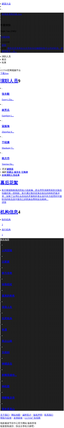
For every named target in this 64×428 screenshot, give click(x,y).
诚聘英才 (26, 415)
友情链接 (18, 418)
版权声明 (37, 415)
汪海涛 (24, 172)
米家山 (10, 172)
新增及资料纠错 (12, 14)
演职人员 (9, 80)
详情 (4, 202)
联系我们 (48, 415)
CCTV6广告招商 (32, 418)
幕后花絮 (9, 182)
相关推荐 (4, 239)
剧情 (4, 45)
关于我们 (4, 415)
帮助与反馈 (5, 418)
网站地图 (15, 415)
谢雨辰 (10, 169)
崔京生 (17, 172)
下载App (4, 73)
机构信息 (9, 212)
